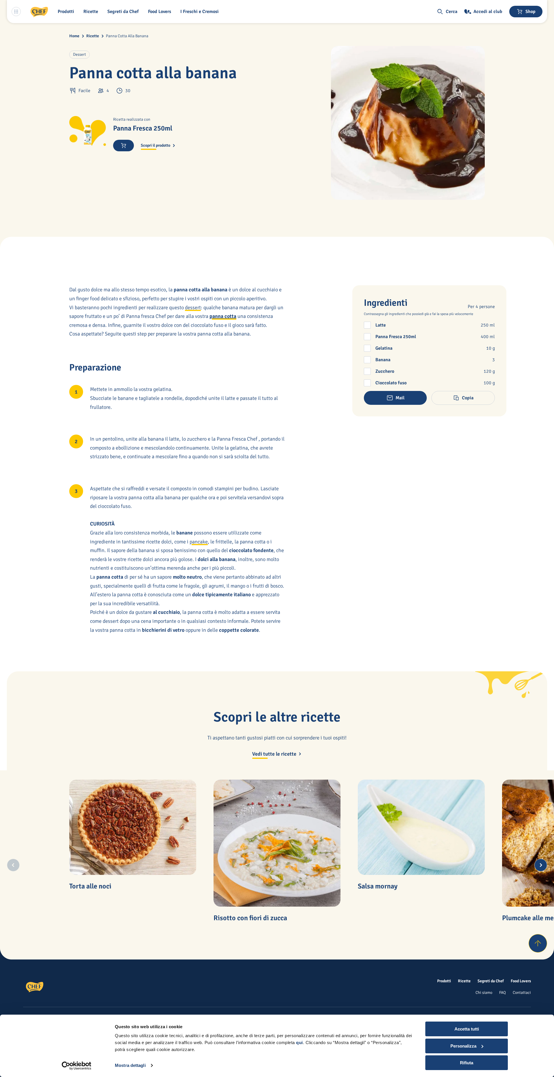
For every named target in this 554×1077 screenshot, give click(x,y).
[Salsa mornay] (421, 827)
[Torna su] (538, 943)
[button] (67, 11)
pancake (199, 541)
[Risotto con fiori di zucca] (277, 843)
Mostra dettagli (130, 1065)
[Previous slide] (13, 865)
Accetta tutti (466, 1028)
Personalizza (463, 1046)
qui (299, 1042)
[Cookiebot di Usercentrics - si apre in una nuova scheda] (76, 1065)
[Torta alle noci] (132, 827)
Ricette (92, 35)
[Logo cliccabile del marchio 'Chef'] (39, 11)
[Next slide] (540, 865)
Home (74, 35)
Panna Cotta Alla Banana (127, 35)
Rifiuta (466, 1062)
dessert (193, 307)
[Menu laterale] (16, 11)
